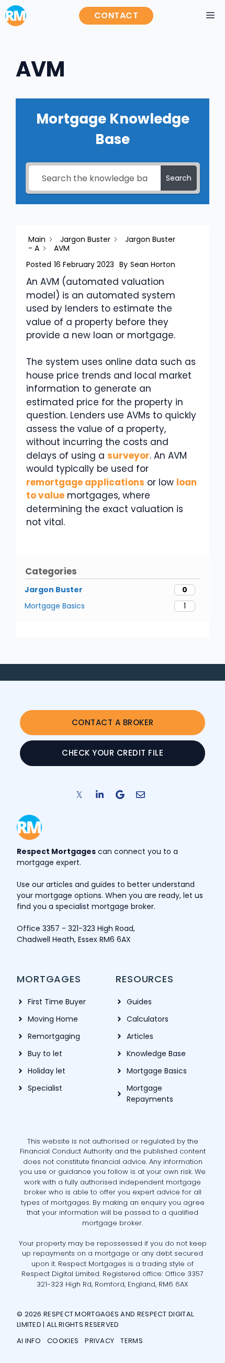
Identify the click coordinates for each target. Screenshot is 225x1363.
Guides (139, 1001)
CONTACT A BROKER (113, 722)
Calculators (147, 1019)
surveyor (128, 455)
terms (131, 1341)
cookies (62, 1341)
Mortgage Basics (157, 1071)
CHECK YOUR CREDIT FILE (112, 752)
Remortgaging (54, 1036)
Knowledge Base (156, 1053)
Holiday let (46, 1071)
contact (116, 15)
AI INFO (29, 1341)
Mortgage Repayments (150, 1093)
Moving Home (53, 1019)
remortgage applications (85, 482)
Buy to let (45, 1053)
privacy (99, 1341)
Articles (140, 1036)
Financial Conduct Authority (67, 1151)
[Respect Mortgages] (15, 15)
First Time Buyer (57, 1001)
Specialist (45, 1088)
